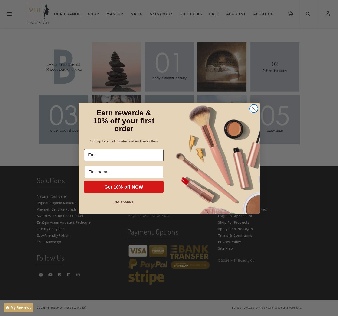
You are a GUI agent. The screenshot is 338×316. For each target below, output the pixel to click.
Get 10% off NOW (123, 186)
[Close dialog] (254, 108)
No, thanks (123, 202)
